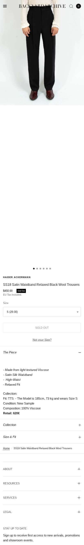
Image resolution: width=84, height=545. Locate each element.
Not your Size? (42, 339)
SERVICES (10, 497)
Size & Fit (9, 437)
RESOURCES (11, 483)
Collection (9, 425)
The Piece (10, 352)
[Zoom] (42, 52)
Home (6, 448)
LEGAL (7, 512)
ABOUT (7, 469)
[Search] (71, 6)
